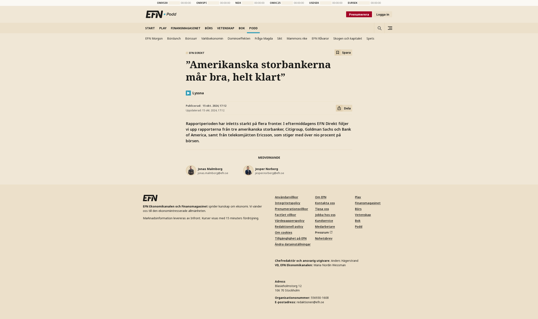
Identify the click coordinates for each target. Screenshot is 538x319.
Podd (358, 227)
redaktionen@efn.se (310, 302)
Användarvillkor (286, 197)
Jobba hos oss (325, 215)
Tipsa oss (322, 209)
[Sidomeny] (390, 28)
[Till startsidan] (161, 14)
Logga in (382, 14)
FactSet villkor (285, 215)
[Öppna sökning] (379, 28)
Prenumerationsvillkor (291, 209)
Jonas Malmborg (210, 169)
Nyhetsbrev (323, 238)
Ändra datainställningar (293, 244)
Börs (358, 209)
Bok (357, 221)
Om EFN (320, 197)
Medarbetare (325, 227)
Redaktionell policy (289, 227)
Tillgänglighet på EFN (291, 238)
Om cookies (283, 232)
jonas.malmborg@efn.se (213, 173)
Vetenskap (363, 215)
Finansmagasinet (368, 203)
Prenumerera (359, 14)
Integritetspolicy (287, 203)
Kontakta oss (325, 203)
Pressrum (322, 232)
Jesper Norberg (266, 169)
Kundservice (324, 221)
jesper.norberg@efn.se (269, 173)
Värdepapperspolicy (290, 221)
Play (358, 197)
